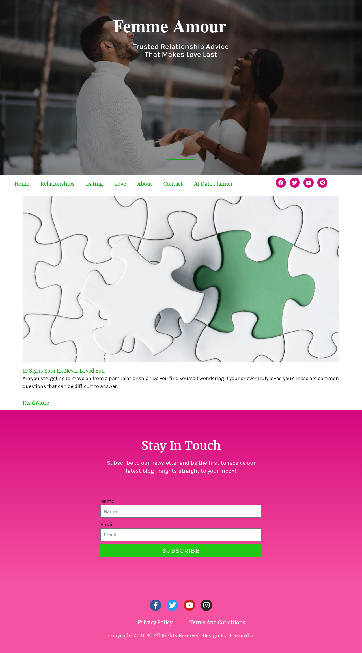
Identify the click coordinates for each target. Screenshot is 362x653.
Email (107, 524)
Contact (173, 184)
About (144, 184)
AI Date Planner (213, 184)
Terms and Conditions (217, 622)
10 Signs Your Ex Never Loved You (64, 370)
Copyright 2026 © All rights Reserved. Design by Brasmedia (181, 635)
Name (107, 501)
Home (21, 184)
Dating (94, 184)
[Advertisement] (181, 113)
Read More (36, 402)
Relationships (57, 184)
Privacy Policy (155, 622)
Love (120, 184)
